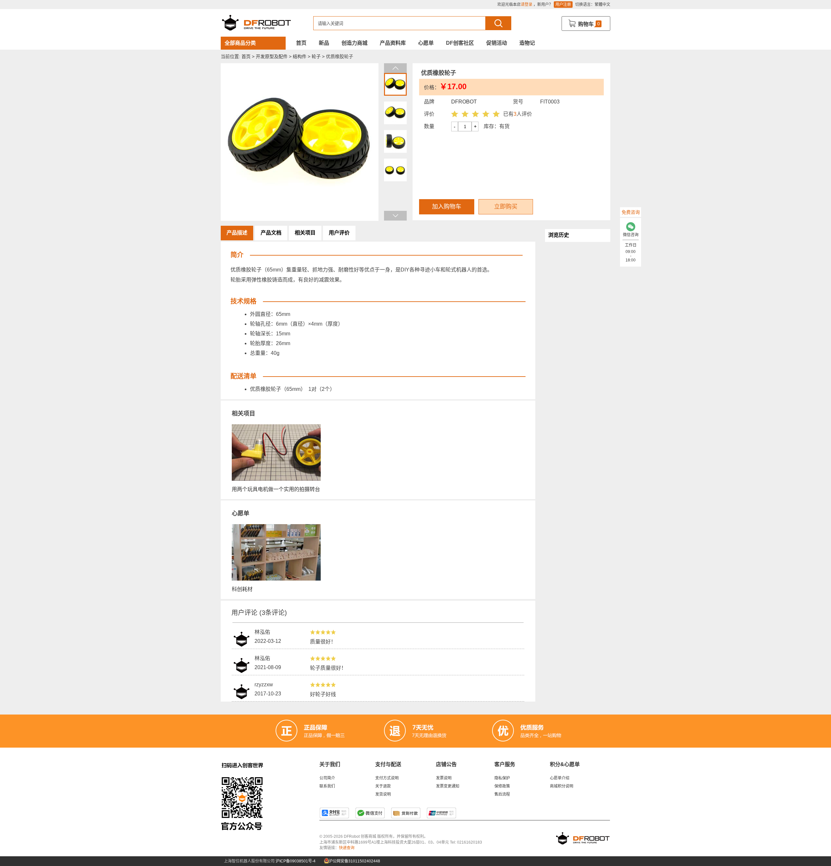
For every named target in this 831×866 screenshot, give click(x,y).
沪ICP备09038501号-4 (296, 861)
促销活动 (496, 43)
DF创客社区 (460, 43)
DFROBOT (464, 101)
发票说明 (444, 778)
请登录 (526, 4)
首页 (301, 43)
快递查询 (346, 848)
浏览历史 (558, 235)
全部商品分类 (240, 43)
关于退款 (383, 786)
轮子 (316, 56)
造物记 (527, 43)
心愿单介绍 (559, 778)
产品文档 (271, 232)
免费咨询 (631, 212)
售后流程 (502, 794)
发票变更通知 (447, 786)
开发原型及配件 (272, 56)
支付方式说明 (387, 778)
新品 (324, 43)
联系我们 (327, 786)
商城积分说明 (561, 786)
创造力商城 (354, 43)
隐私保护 (502, 778)
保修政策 (502, 786)
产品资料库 (393, 43)
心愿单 (426, 43)
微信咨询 (631, 235)
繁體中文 (602, 4)
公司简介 (327, 778)
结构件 (299, 56)
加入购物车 (446, 206)
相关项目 (305, 232)
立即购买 (505, 206)
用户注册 (563, 4)
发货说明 (383, 794)
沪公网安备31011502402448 (354, 861)
